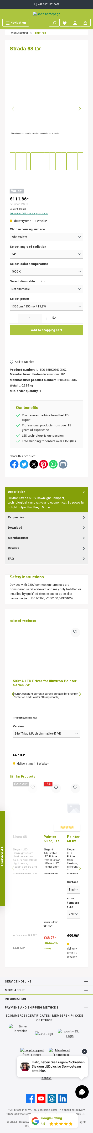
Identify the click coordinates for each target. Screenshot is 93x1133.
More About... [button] (16, 990)
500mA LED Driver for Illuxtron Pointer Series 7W (45, 683)
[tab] (46, 499)
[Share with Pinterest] (43, 464)
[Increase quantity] (46, 318)
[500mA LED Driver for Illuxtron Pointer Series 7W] (46, 652)
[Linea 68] (25, 807)
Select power (19, 299)
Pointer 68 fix (73, 839)
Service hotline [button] (18, 981)
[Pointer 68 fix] (73, 807)
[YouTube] (41, 1098)
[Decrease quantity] (14, 318)
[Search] (54, 23)
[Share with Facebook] (14, 464)
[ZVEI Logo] (44, 1033)
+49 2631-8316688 (48, 4)
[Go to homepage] (46, 13)
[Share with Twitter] (24, 464)
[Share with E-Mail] (63, 464)
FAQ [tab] (11, 558)
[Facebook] (30, 1098)
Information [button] (15, 999)
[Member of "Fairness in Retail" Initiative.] (61, 1055)
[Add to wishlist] (75, 632)
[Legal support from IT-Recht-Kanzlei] (32, 1055)
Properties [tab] (16, 517)
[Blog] (51, 1098)
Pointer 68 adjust (51, 839)
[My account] (75, 23)
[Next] (79, 108)
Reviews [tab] (13, 548)
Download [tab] (15, 527)
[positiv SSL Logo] (70, 1033)
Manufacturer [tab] (18, 538)
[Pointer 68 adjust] (52, 807)
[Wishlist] (64, 23)
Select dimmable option (27, 281)
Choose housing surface (27, 229)
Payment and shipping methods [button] (31, 1007)
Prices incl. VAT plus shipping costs (29, 213)
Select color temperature (29, 264)
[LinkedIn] (62, 1098)
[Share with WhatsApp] (53, 464)
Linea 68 (20, 837)
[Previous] (13, 108)
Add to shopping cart (46, 330)
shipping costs (48, 1110)
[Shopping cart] (85, 23)
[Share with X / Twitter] (33, 464)
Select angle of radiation (28, 246)
